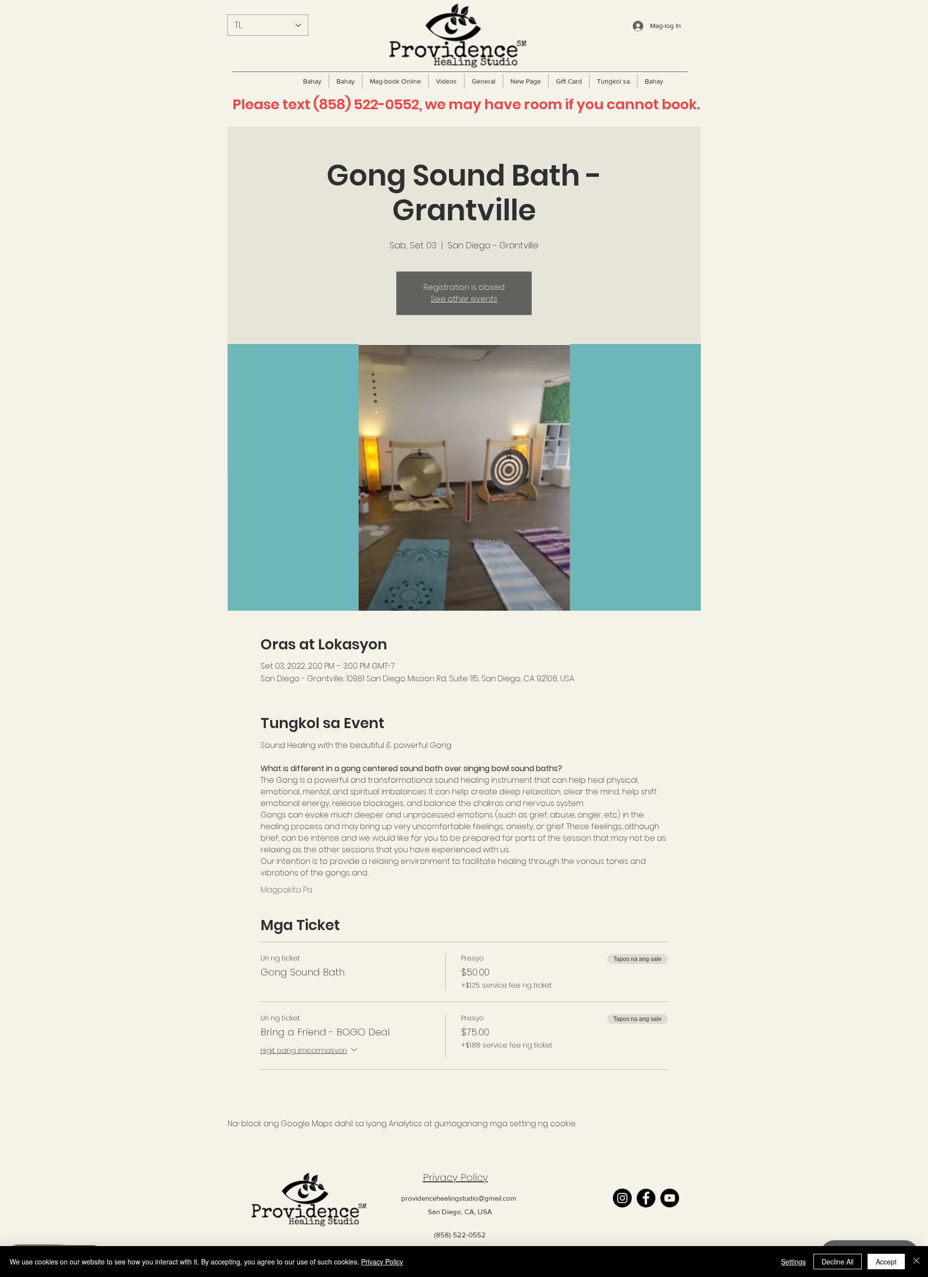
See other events (464, 298)
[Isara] (916, 1261)
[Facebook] (646, 1198)
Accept (886, 1261)
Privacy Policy (455, 1177)
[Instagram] (622, 1198)
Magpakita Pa (286, 890)
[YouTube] (669, 1198)
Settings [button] (793, 1261)
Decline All (838, 1261)
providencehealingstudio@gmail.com (458, 1198)
